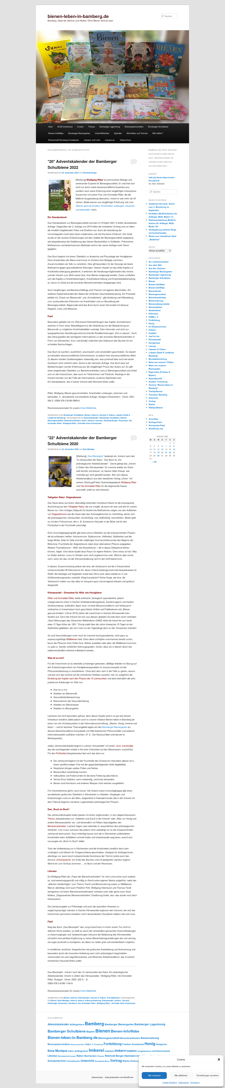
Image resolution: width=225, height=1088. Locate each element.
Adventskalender (91, 417)
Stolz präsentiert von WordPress (119, 1077)
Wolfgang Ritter (69, 423)
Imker (84, 420)
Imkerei (95, 415)
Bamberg (94, 1023)
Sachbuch (72, 1003)
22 (170, 452)
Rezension (123, 420)
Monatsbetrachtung (158, 358)
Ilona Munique (89, 449)
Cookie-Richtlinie (170, 1082)
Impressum (195, 1082)
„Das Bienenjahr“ (95, 456)
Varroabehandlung (102, 1061)
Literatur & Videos (107, 415)
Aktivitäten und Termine (137, 133)
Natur (80, 1055)
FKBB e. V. (154, 316)
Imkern (81, 1000)
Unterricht (153, 397)
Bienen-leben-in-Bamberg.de (73, 1037)
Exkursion (153, 313)
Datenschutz (183, 1082)
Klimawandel (83, 997)
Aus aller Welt (155, 265)
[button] (218, 1059)
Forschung (98, 1044)
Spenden (118, 133)
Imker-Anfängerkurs (78, 1051)
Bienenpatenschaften (134, 126)
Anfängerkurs (77, 1024)
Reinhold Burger (90, 172)
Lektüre (117, 1000)
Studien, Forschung (158, 381)
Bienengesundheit (55, 420)
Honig (151, 323)
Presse (91, 126)
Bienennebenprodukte (159, 303)
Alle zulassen (154, 1075)
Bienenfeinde (155, 291)
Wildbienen (135, 1061)
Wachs (152, 404)
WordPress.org (156, 428)
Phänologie (52, 1003)
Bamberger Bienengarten (79, 133)
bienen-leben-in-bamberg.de (78, 16)
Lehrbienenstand (161, 1050)
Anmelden (153, 418)
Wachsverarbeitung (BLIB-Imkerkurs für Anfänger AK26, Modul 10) (162, 223)
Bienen (87, 415)
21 (166, 452)
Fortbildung (154, 320)
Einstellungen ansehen (208, 1075)
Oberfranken (90, 1055)
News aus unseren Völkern (161, 362)
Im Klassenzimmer (157, 326)
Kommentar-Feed (157, 425)
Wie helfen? (157, 133)
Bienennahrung (156, 300)
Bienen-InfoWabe (55, 133)
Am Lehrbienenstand (158, 261)
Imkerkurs (109, 1051)
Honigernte (161, 1044)
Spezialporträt (155, 378)
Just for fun (154, 336)
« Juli (154, 461)
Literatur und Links (92, 139)
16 (174, 449)
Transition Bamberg (158, 394)
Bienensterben (155, 307)
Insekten (153, 333)
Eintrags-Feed (155, 422)
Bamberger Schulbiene (158, 126)
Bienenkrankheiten (72, 420)
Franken (126, 1044)
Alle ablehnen (181, 1075)
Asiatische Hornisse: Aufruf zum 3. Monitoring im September (161, 207)
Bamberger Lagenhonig (109, 126)
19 (158, 452)
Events (80, 126)
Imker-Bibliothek (102, 133)
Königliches (154, 342)
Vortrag (152, 401)
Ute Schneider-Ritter (87, 1003)
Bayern (90, 1031)
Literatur (99, 420)
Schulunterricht (57, 1061)
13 (162, 449)
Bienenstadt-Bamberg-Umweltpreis (63, 139)
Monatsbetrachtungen (67, 1056)
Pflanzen (100, 1056)
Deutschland (154, 310)
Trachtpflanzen (113, 997)
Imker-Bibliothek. (88, 407)
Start (50, 126)
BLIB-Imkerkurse (65, 126)
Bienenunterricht (77, 1044)
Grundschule (138, 1044)
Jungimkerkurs (144, 1051)
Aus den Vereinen (157, 268)
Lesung (152, 346)
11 (154, 449)
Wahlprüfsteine (156, 407)
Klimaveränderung (93, 1000)
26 (158, 455)
